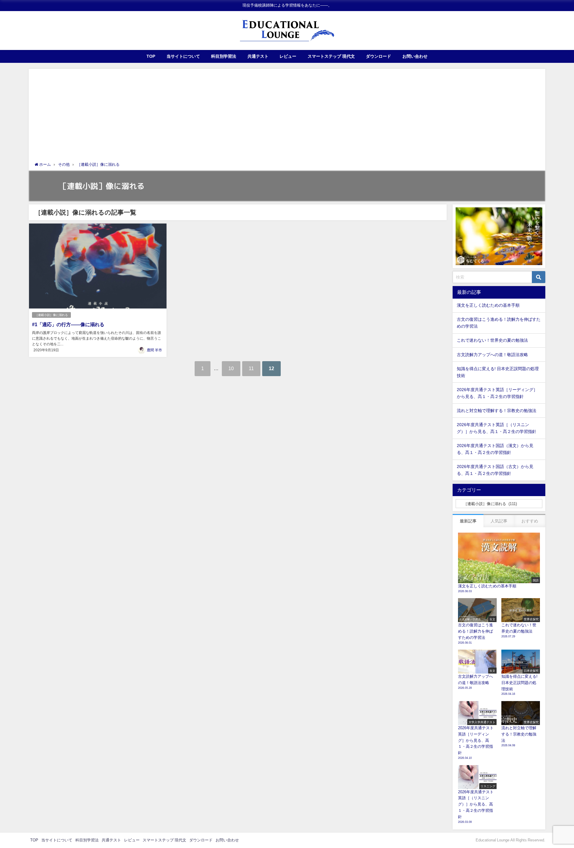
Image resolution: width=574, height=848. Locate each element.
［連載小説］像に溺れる (51, 315)
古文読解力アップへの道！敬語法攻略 (492, 354)
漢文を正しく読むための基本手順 (488, 305)
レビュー (288, 56)
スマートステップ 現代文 (331, 56)
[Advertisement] (287, 117)
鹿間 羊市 (154, 350)
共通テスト (258, 56)
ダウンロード (378, 56)
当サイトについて (183, 56)
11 (251, 368)
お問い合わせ (415, 56)
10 (231, 368)
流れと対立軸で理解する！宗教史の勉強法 (496, 410)
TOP (150, 56)
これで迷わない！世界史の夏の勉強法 (492, 340)
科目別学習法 (223, 56)
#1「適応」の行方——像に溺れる (68, 324)
